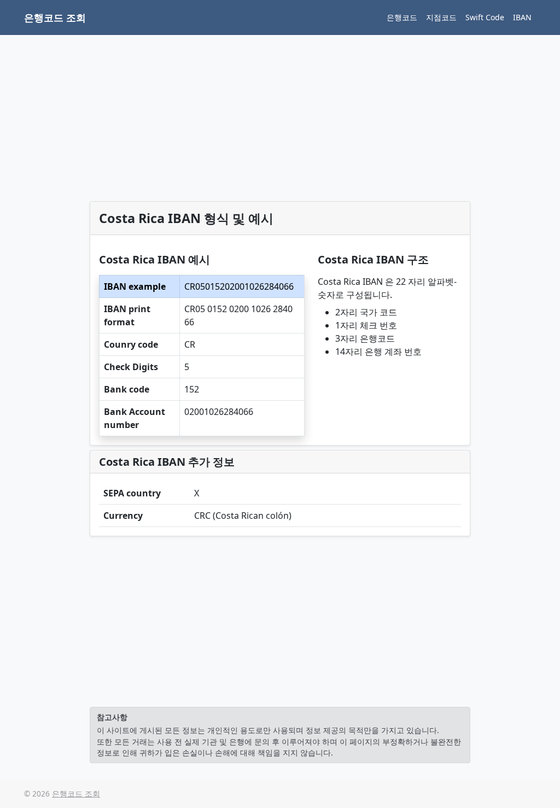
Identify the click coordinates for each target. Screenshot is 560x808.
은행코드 (402, 17)
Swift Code (484, 17)
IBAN (522, 17)
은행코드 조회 (55, 17)
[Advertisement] (280, 120)
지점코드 (441, 17)
